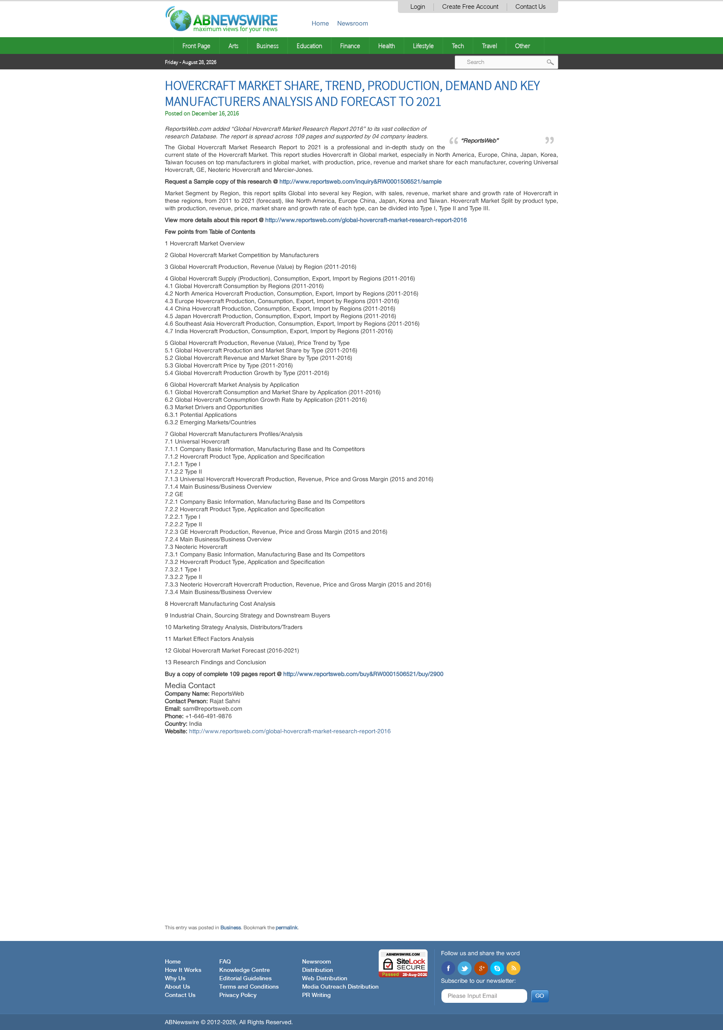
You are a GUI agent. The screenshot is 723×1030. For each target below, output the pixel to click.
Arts (233, 45)
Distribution (317, 970)
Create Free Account (470, 7)
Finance (350, 45)
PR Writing (316, 995)
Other (522, 45)
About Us (177, 987)
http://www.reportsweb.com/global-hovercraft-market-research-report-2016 (366, 220)
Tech (458, 45)
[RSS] (513, 969)
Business (267, 45)
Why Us (175, 979)
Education (309, 45)
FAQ (225, 962)
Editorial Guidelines (245, 979)
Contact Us (530, 7)
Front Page (196, 45)
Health (386, 45)
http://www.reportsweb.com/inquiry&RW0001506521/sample (360, 181)
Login (417, 7)
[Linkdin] (481, 969)
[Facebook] (448, 969)
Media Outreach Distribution (340, 987)
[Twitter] (464, 969)
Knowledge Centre (244, 970)
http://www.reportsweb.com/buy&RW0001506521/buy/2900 (363, 674)
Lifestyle (423, 45)
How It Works (183, 970)
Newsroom (352, 23)
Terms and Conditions (249, 987)
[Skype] (497, 969)
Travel (489, 45)
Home (320, 23)
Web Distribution (324, 979)
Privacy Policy (237, 995)
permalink (286, 928)
